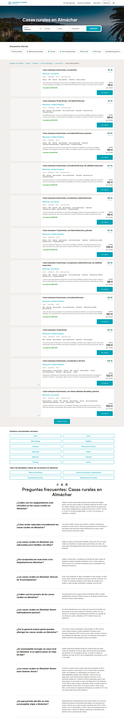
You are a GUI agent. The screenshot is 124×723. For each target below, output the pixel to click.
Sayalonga (35, 452)
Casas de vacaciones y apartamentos (88, 472)
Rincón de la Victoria (88, 446)
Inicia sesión (96, 3)
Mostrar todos (62, 421)
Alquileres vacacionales (16, 63)
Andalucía (35, 63)
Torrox (88, 436)
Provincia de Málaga (47, 63)
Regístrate (106, 3)
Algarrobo (35, 457)
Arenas (88, 452)
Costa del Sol (59, 63)
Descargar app (70, 3)
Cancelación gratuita (112, 51)
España (28, 63)
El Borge (35, 462)
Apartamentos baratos (35, 478)
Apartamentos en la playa (88, 478)
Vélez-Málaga (35, 441)
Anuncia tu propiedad (84, 3)
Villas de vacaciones (35, 472)
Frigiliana (88, 441)
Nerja (35, 436)
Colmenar (88, 457)
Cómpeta (35, 446)
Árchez (88, 462)
